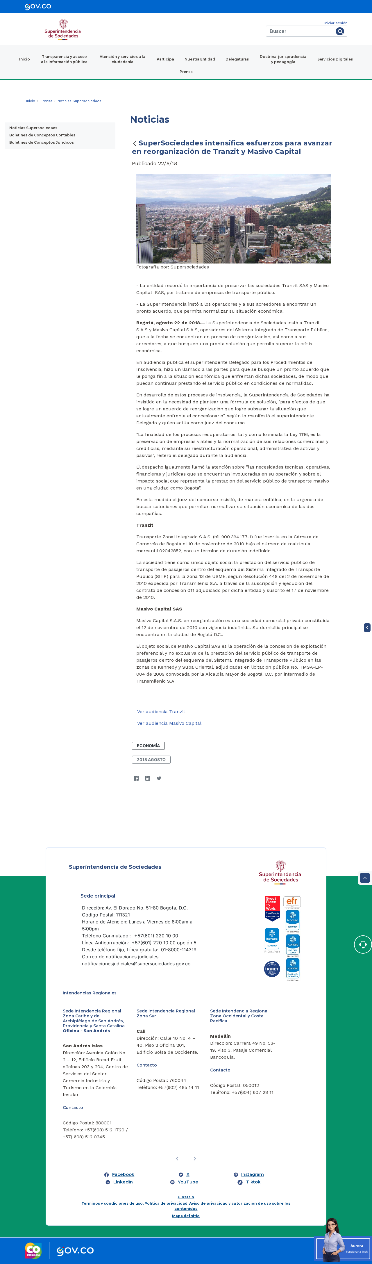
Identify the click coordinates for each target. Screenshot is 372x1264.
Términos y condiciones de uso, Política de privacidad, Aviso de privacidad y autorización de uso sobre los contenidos (185, 1206)
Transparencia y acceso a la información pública (64, 59)
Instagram (252, 1174)
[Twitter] (159, 778)
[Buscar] (340, 31)
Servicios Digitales (335, 59)
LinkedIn (123, 1182)
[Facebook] (136, 778)
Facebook (123, 1174)
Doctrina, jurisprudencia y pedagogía (283, 59)
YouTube (188, 1182)
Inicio (24, 59)
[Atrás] (134, 143)
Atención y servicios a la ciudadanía (122, 59)
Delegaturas (237, 59)
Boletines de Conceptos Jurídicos (41, 142)
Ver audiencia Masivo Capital (169, 723)
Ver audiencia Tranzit (161, 711)
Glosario (186, 1197)
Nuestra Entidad (200, 59)
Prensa (186, 72)
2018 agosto (151, 759)
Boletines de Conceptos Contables (42, 135)
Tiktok (253, 1182)
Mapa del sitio (186, 1216)
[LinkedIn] (147, 778)
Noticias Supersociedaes (33, 128)
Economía (148, 745)
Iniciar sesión (335, 23)
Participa (165, 59)
